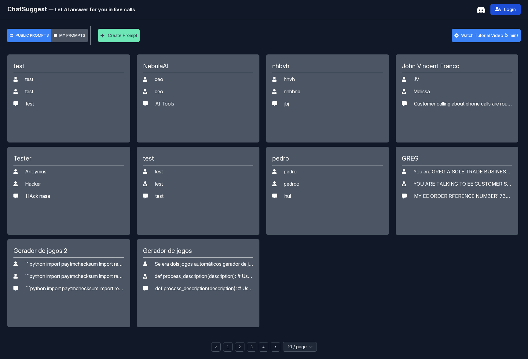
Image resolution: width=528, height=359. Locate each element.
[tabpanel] (264, 203)
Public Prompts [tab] (32, 35)
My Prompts (72, 35)
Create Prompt (122, 35)
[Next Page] (275, 347)
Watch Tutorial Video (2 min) (489, 35)
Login (510, 9)
